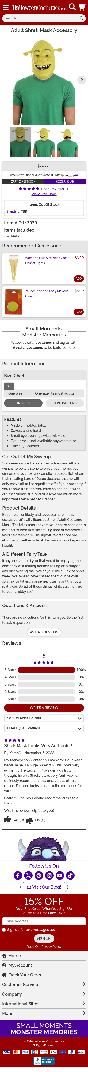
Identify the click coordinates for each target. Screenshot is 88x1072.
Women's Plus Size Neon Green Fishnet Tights (47, 260)
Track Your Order (25, 974)
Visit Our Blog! (46, 887)
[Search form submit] (81, 18)
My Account (20, 965)
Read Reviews (52, 189)
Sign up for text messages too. (31, 930)
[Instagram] (49, 875)
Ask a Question (44, 632)
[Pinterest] (39, 875)
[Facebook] (18, 875)
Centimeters (65, 403)
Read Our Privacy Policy (44, 947)
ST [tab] (9, 386)
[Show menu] (6, 7)
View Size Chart (44, 194)
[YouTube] (60, 875)
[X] (28, 875)
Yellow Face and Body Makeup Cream (47, 293)
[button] (82, 7)
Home (15, 955)
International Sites (20, 1003)
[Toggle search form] (72, 7)
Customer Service (20, 984)
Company (12, 994)
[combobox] (39, 18)
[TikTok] (70, 875)
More (7, 1013)
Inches (23, 403)
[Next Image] (81, 80)
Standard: (13, 211)
